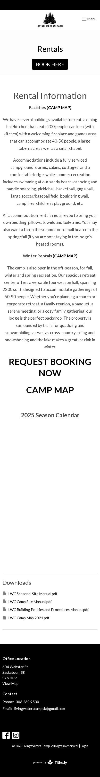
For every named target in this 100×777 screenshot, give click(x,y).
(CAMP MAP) (59, 107)
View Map (10, 683)
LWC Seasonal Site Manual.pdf (32, 593)
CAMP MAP (50, 390)
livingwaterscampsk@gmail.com (39, 708)
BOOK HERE (50, 64)
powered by (47, 766)
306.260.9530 (72, 5)
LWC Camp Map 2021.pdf (28, 618)
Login (84, 746)
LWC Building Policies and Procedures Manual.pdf (48, 609)
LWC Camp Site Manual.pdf (30, 601)
